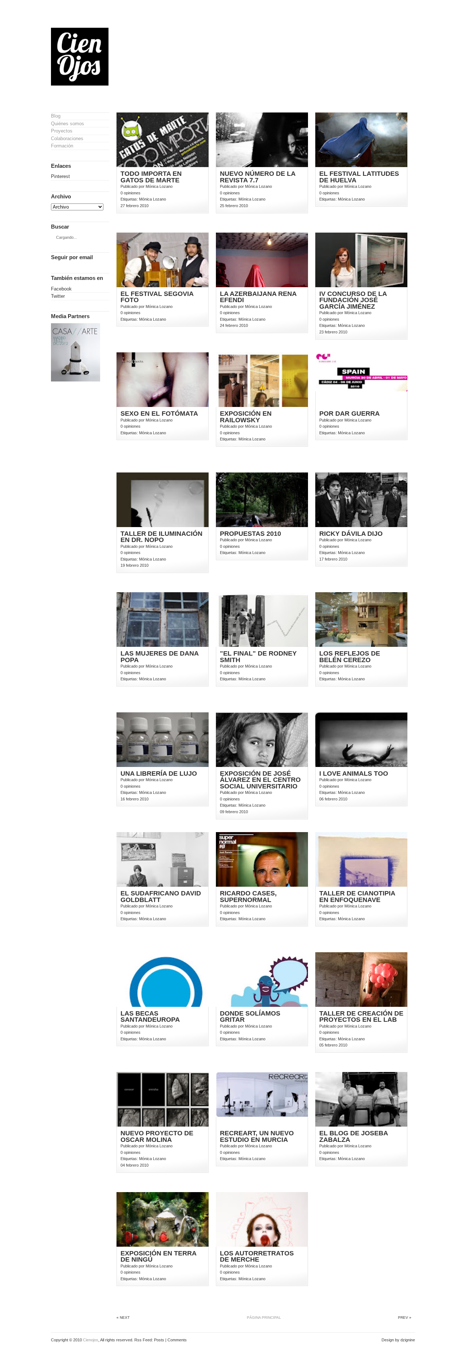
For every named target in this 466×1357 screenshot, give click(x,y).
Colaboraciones (67, 138)
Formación (62, 146)
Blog (55, 116)
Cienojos (90, 1340)
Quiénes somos (67, 123)
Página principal (264, 1318)
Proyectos (61, 131)
